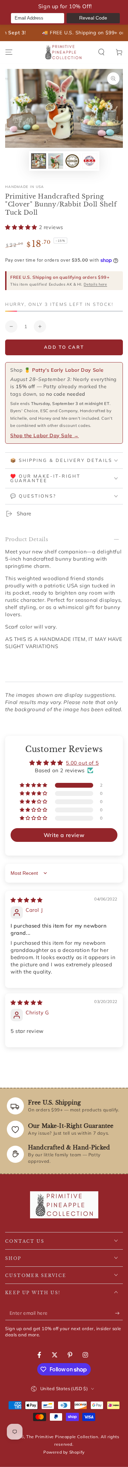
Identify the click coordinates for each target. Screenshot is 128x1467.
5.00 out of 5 (82, 763)
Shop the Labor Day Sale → (44, 435)
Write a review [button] (64, 835)
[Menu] (9, 52)
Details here (95, 284)
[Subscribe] (119, 1313)
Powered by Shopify (64, 1452)
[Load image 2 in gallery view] (55, 161)
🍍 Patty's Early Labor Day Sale (64, 370)
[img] (27, 900)
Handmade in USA (24, 186)
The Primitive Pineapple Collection (62, 1436)
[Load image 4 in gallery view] (89, 161)
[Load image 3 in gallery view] (72, 161)
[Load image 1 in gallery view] (38, 161)
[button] (101, 52)
